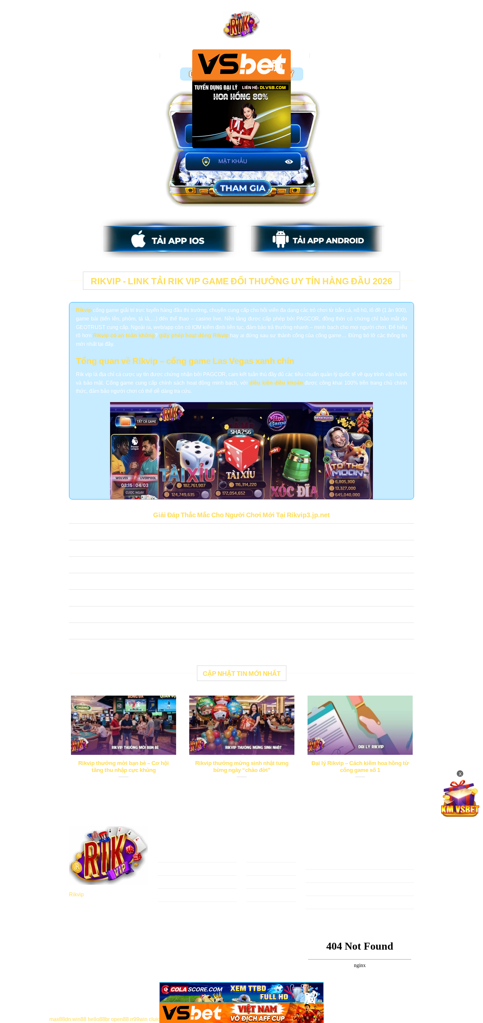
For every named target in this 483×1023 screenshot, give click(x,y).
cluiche (157, 1019)
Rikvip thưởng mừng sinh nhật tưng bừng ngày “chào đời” (241, 766)
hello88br (99, 1019)
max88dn (60, 1019)
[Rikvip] (241, 25)
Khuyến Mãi (327, 55)
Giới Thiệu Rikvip (184, 55)
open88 (120, 1019)
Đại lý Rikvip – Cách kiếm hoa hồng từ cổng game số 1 (360, 766)
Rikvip (76, 894)
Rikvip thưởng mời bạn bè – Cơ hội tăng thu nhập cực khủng (123, 766)
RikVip (149, 55)
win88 (79, 1019)
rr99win (139, 1019)
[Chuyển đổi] (75, 532)
